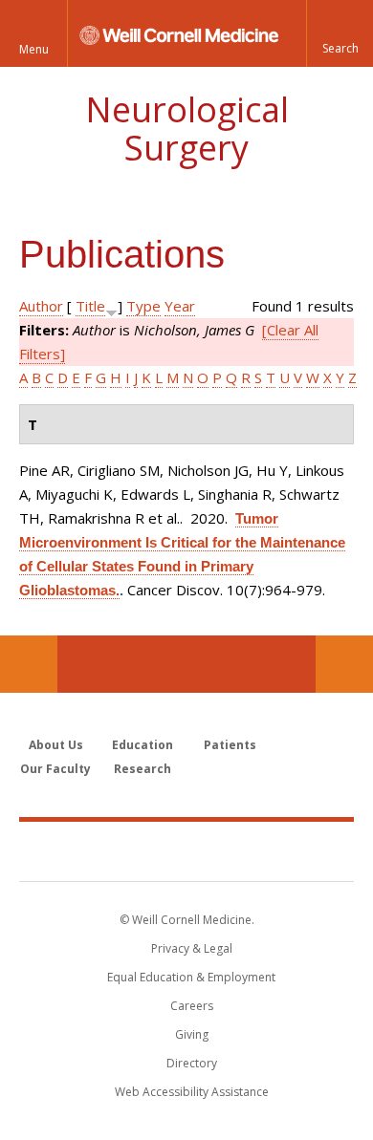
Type (143, 305)
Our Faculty (55, 769)
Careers (191, 1006)
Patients (230, 745)
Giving (191, 1034)
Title (90, 305)
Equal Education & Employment (191, 977)
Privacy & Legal (191, 948)
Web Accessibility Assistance (192, 1092)
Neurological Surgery (187, 128)
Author (41, 305)
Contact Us (344, 664)
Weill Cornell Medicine (186, 850)
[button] (339, 33)
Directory (191, 1063)
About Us (56, 745)
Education (142, 745)
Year (180, 305)
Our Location (28, 664)
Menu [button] (34, 49)
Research (142, 769)
